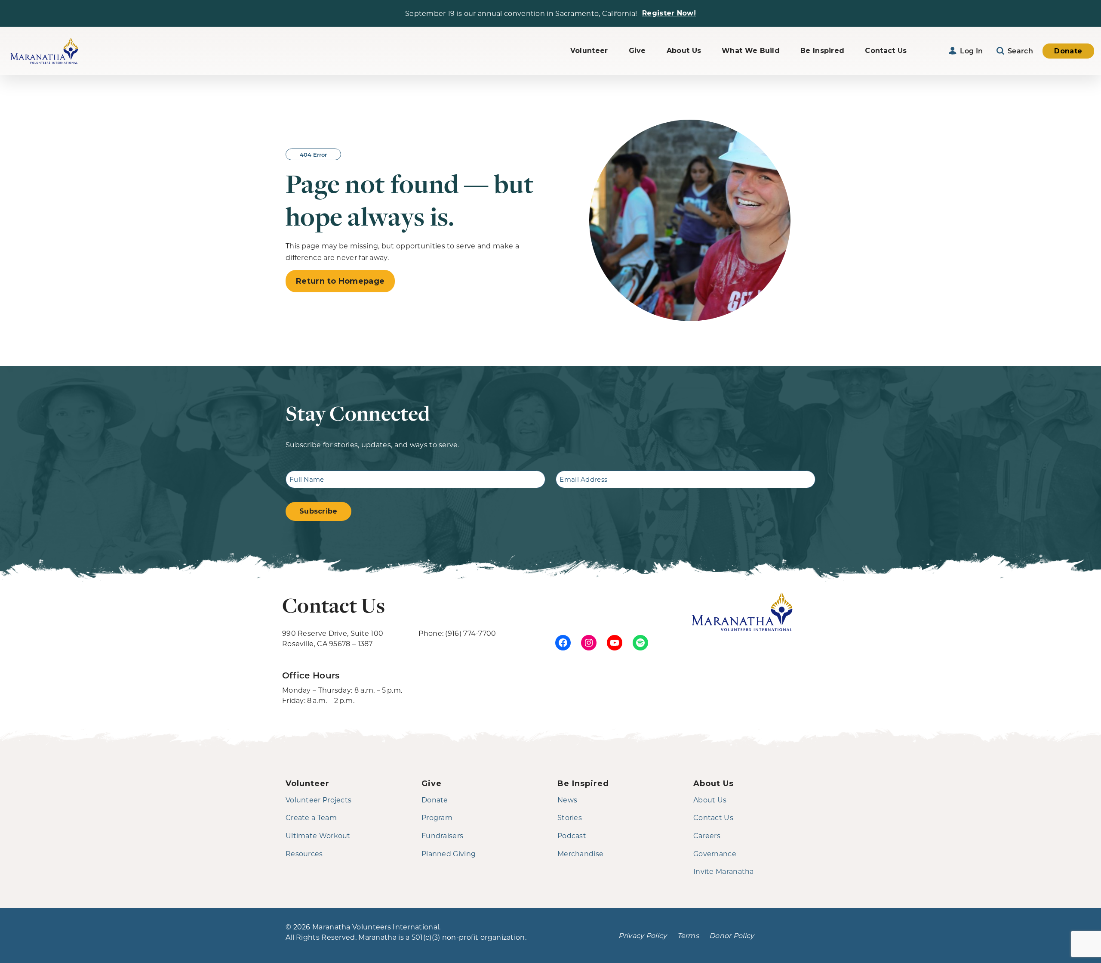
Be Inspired (822, 50)
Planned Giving (448, 853)
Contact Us (886, 50)
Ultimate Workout (318, 835)
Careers (706, 835)
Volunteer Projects (318, 799)
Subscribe (318, 511)
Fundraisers (442, 835)
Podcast (571, 835)
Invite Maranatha (723, 871)
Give (637, 50)
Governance (714, 853)
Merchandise (580, 853)
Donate (1068, 51)
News (567, 799)
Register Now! (669, 13)
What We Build (751, 50)
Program (436, 817)
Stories (569, 817)
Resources (304, 853)
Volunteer (589, 50)
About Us (684, 50)
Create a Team (311, 817)
